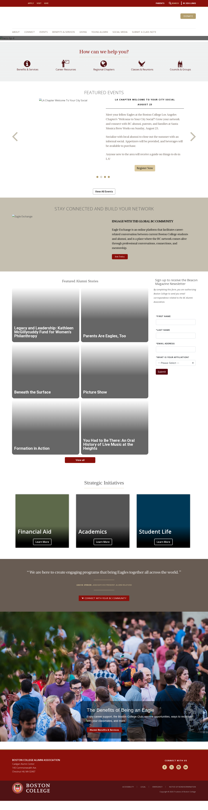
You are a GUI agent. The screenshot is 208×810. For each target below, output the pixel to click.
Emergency (157, 787)
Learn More (42, 542)
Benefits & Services (63, 31)
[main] (104, 395)
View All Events (104, 191)
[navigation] (102, 31)
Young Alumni (99, 31)
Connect (29, 31)
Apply (31, 3)
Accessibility (128, 787)
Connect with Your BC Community (105, 598)
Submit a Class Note (144, 31)
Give (46, 3)
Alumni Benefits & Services (104, 730)
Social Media (120, 31)
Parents (160, 3)
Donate (188, 16)
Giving (83, 31)
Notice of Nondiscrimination (182, 787)
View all (80, 460)
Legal (143, 787)
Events (43, 31)
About (16, 31)
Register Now (145, 168)
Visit (39, 3)
